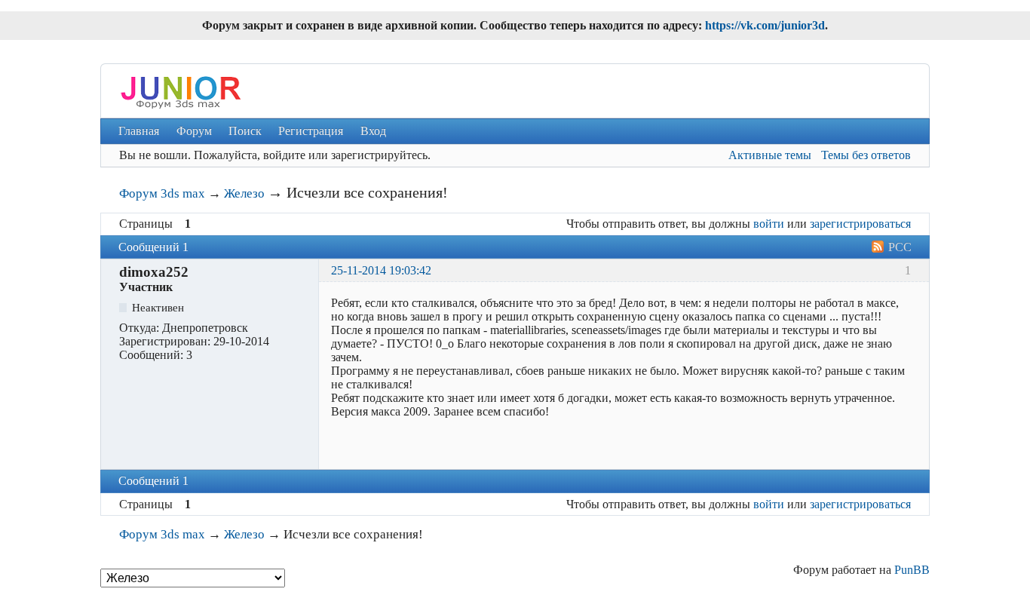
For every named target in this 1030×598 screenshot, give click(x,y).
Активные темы (769, 155)
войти (768, 223)
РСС (900, 247)
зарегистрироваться (860, 223)
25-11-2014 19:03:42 (381, 270)
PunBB (912, 569)
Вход (373, 130)
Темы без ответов (866, 155)
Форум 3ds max (162, 193)
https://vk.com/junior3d (765, 25)
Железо (244, 193)
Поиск (245, 130)
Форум (194, 130)
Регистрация (310, 130)
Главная (138, 130)
